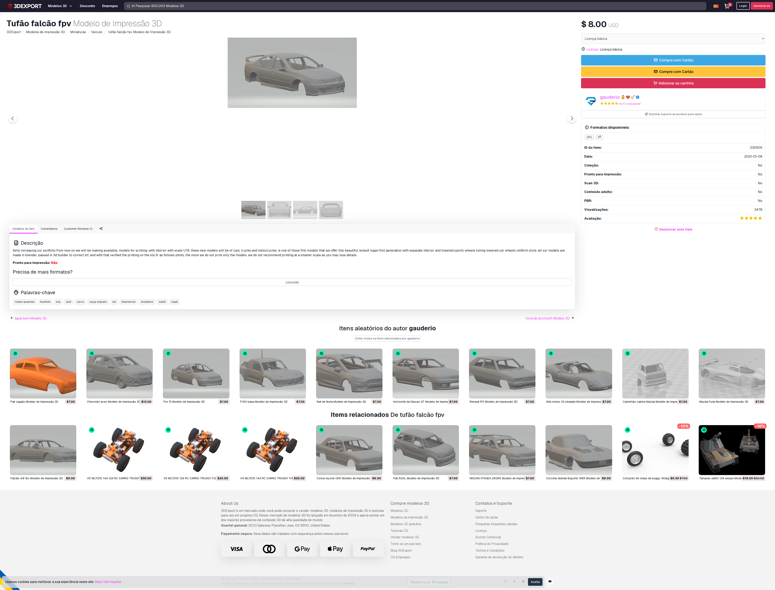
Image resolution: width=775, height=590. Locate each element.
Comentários (49, 229)
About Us (229, 503)
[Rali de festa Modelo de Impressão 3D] (349, 373)
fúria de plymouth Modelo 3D (548, 318)
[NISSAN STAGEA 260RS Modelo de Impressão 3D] (502, 450)
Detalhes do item (24, 229)
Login (743, 6)
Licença (481, 531)
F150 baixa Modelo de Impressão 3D (264, 402)
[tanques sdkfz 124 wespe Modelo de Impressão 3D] (732, 450)
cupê (174, 301)
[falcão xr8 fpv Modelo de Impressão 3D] (43, 450)
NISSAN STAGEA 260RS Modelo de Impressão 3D (502, 478)
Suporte (481, 511)
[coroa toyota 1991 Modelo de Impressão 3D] (349, 450)
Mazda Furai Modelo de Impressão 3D (723, 402)
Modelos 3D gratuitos (406, 524)
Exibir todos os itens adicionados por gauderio (387, 338)
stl (114, 301)
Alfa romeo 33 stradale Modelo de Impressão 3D (577, 402)
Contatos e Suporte (493, 503)
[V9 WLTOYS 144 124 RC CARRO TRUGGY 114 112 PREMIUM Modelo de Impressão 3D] (119, 450)
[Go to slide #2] (279, 210)
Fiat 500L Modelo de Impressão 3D (416, 478)
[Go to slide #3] (305, 210)
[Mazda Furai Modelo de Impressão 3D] (732, 373)
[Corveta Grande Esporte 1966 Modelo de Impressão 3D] (579, 450)
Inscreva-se (762, 6)
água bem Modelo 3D (31, 318)
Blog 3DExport (401, 550)
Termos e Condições (490, 550)
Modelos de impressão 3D (409, 517)
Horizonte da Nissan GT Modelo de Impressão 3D (425, 402)
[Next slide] (572, 118)
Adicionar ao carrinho (676, 83)
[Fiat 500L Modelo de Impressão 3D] (426, 450)
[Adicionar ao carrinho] (62, 392)
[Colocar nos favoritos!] (70, 392)
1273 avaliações (630, 103)
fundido (45, 301)
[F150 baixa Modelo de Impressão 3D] (273, 373)
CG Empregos (400, 557)
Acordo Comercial (488, 537)
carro (80, 301)
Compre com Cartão (675, 60)
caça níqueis (98, 301)
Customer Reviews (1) (78, 229)
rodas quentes (25, 301)
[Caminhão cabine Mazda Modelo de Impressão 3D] (655, 373)
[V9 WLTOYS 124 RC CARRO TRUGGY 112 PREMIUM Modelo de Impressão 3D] (196, 450)
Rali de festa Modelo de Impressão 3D (341, 402)
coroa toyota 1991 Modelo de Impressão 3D (346, 478)
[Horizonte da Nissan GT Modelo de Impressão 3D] (426, 373)
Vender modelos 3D (405, 537)
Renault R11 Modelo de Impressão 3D (493, 402)
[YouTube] (550, 582)
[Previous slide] (12, 118)
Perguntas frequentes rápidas (496, 524)
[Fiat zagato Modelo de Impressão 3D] (43, 373)
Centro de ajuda (486, 517)
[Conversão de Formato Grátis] (599, 137)
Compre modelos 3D (410, 503)
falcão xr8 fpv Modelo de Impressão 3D (36, 478)
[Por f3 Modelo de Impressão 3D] (196, 373)
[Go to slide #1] (253, 210)
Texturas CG (399, 531)
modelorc (147, 301)
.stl (589, 137)
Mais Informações (108, 582)
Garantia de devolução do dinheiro (499, 557)
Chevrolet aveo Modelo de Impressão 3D (113, 402)
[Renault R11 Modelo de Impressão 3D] (502, 373)
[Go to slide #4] (331, 210)
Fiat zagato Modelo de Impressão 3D (34, 402)
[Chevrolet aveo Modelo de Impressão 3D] (119, 373)
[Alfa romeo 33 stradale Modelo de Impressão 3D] (579, 373)
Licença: (592, 49)
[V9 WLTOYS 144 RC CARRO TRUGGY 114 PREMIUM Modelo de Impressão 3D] (273, 450)
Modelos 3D (399, 511)
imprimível (128, 301)
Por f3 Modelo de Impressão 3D (184, 402)
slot (68, 301)
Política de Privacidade (491, 544)
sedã (162, 301)
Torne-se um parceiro (406, 544)
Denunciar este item (675, 229)
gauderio (610, 97)
